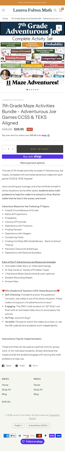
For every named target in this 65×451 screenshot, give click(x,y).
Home (5, 18)
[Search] (55, 10)
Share (8, 366)
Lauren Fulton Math (32, 10)
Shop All (6, 389)
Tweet (22, 366)
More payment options (32, 162)
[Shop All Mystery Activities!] (32, 2)
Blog (4, 394)
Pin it (35, 366)
